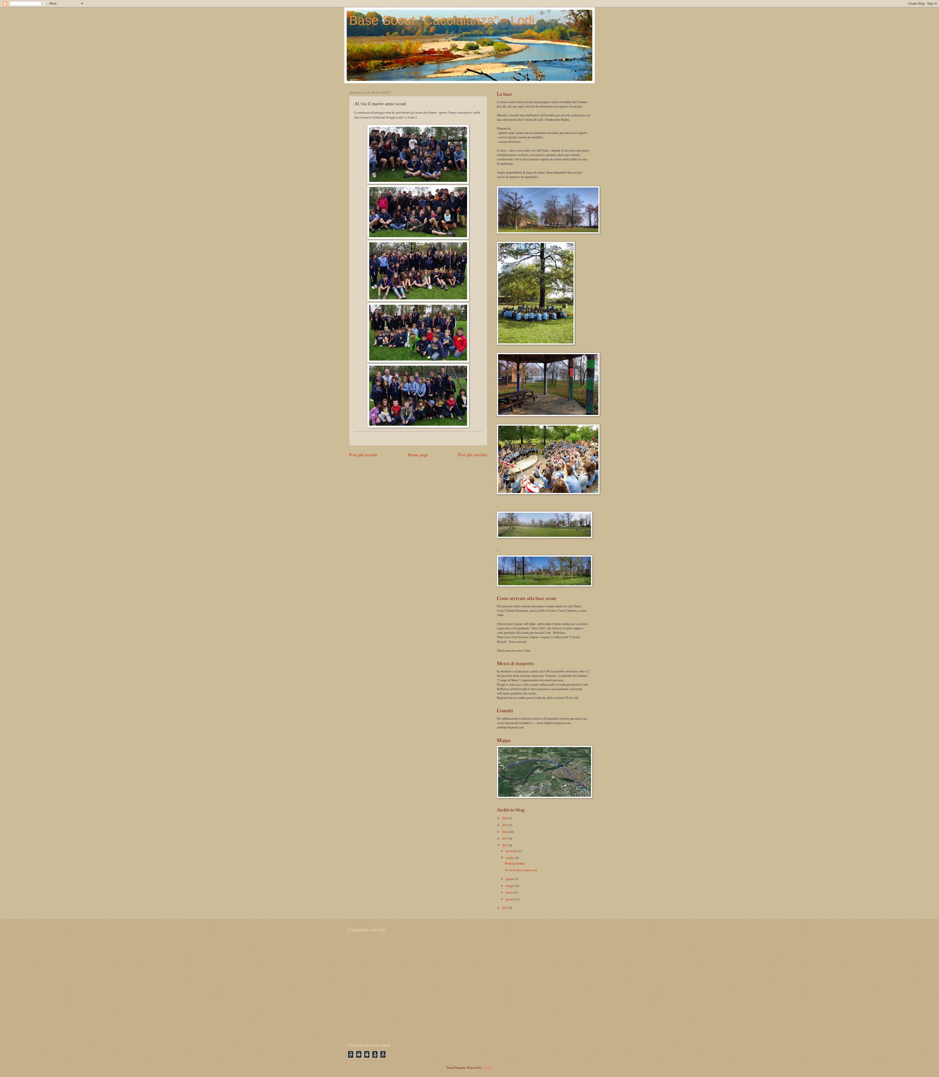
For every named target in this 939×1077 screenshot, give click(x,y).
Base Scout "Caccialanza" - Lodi (442, 20)
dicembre (512, 851)
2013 (505, 838)
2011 (505, 907)
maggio (511, 885)
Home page (418, 454)
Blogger (487, 1067)
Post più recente (363, 454)
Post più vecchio (472, 454)
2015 (505, 825)
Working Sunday (515, 863)
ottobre (510, 857)
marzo (510, 892)
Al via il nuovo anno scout (521, 870)
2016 (505, 818)
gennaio (511, 899)
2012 (505, 845)
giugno (510, 879)
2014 (505, 832)
